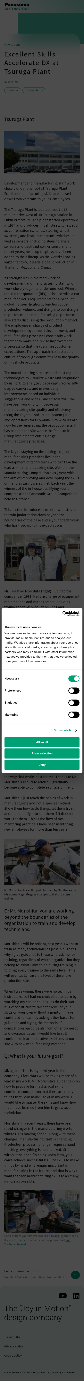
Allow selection (42, 753)
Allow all (42, 742)
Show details (62, 730)
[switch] (74, 690)
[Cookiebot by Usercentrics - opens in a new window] (62, 613)
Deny (42, 764)
